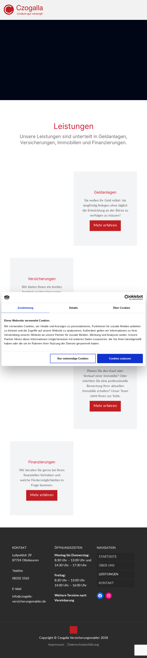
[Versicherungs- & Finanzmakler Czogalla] (23, 10)
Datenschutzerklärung (83, 644)
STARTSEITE (108, 556)
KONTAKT (106, 583)
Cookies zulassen (120, 358)
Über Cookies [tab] (121, 307)
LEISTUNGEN (108, 574)
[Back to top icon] (73, 630)
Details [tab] (73, 307)
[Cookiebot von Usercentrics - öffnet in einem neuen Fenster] (127, 297)
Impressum (56, 644)
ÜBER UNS (107, 565)
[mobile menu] (141, 10)
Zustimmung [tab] (26, 307)
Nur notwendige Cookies (72, 358)
